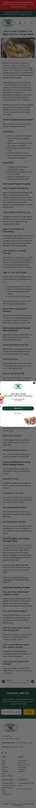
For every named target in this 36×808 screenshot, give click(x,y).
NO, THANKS (18, 413)
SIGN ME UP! (18, 408)
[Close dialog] (34, 383)
